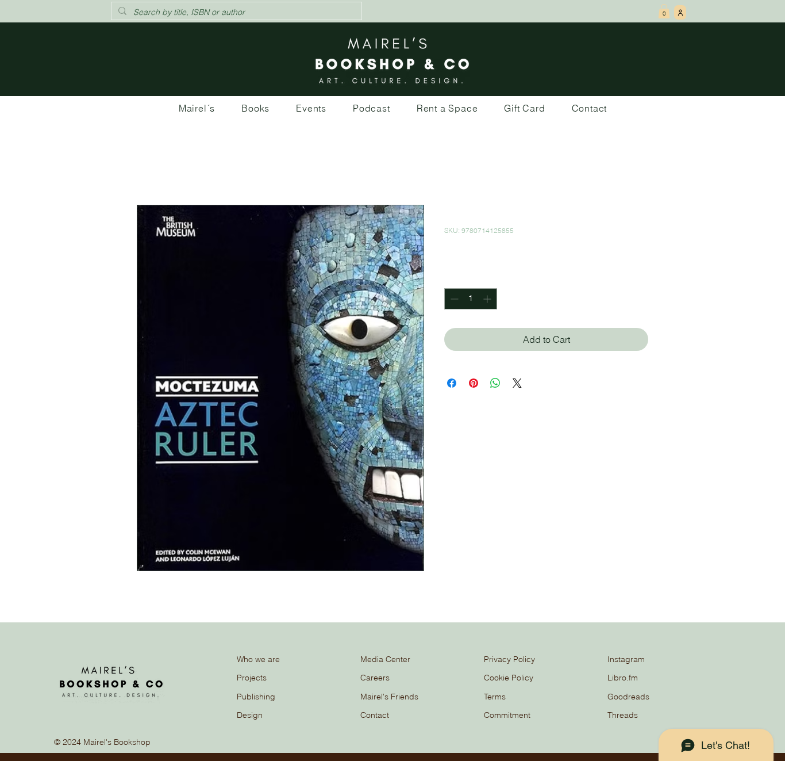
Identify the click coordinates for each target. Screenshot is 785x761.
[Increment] (488, 299)
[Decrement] (453, 299)
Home (149, 163)
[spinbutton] (470, 299)
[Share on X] (517, 383)
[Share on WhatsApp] (495, 383)
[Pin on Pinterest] (473, 383)
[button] (664, 11)
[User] (680, 12)
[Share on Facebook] (452, 383)
